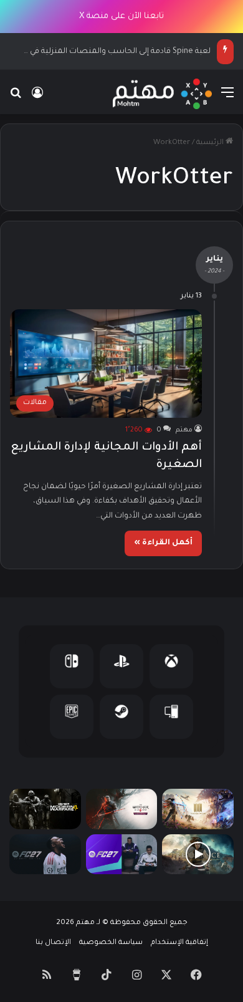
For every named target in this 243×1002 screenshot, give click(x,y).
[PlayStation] (121, 666)
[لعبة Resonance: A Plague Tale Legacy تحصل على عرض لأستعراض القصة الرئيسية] (198, 854)
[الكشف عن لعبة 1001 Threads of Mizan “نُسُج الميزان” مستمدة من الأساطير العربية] (198, 809)
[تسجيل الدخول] (37, 99)
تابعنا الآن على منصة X (121, 16)
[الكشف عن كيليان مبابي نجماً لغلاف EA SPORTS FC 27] (45, 854)
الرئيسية (211, 143)
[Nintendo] (71, 666)
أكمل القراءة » (163, 543)
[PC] (171, 717)
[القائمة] (227, 99)
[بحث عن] (15, 99)
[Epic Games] (71, 717)
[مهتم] (162, 94)
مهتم (184, 430)
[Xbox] (171, 666)
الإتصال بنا (53, 943)
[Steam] (121, 717)
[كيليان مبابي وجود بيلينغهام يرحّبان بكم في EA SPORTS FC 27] (122, 854)
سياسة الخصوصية (111, 943)
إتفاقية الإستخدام (179, 943)
